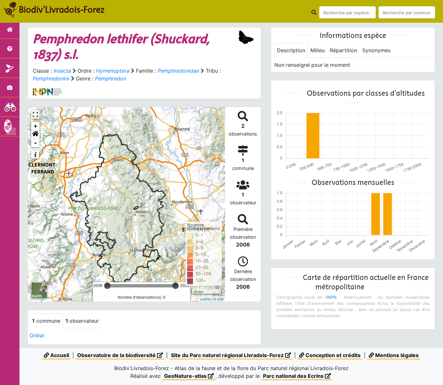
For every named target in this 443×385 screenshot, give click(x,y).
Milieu (317, 50)
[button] (35, 134)
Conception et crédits (332, 355)
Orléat (37, 335)
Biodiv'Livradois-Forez (61, 9)
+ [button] (35, 126)
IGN (220, 298)
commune (46, 321)
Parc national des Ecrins (294, 376)
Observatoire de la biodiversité (117, 355)
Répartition (343, 50)
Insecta (62, 70)
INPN (332, 297)
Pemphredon (110, 78)
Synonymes (376, 50)
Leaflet (205, 298)
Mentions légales (396, 355)
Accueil (59, 355)
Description (291, 50)
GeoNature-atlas (186, 376)
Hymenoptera (112, 70)
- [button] (35, 142)
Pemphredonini (51, 78)
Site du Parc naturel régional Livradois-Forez (228, 355)
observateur (82, 321)
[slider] (107, 286)
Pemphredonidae (178, 70)
